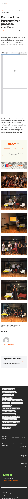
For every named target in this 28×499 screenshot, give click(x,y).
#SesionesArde (6, 405)
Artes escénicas (7, 397)
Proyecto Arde (7, 30)
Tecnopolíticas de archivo (11, 416)
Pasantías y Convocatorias (11, 408)
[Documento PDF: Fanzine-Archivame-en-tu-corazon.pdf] (14, 83)
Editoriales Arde (17, 403)
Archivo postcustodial (9, 419)
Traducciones (6, 427)
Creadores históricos (9, 392)
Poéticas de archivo (8, 414)
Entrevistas (6, 403)
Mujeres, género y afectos (11, 422)
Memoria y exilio (8, 395)
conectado (20, 362)
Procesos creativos (8, 389)
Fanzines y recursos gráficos (12, 400)
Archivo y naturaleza (9, 425)
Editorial (3, 10)
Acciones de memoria (8, 411)
